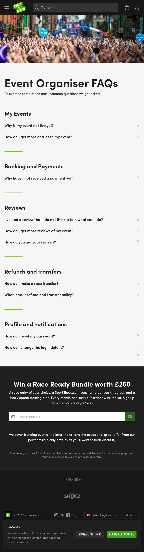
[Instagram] (57, 515)
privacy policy (81, 457)
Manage (90, 534)
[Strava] (63, 515)
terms (99, 457)
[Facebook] (69, 515)
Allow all (121, 534)
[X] (75, 515)
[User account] (137, 7)
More (128, 515)
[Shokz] (72, 496)
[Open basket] (127, 7)
